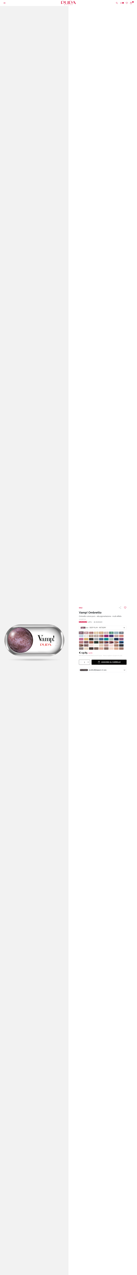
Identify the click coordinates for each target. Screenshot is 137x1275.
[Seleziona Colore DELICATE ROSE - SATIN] (116, 648)
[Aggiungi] (88, 662)
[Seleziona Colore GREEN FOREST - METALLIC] (106, 639)
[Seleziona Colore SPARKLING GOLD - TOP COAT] (101, 645)
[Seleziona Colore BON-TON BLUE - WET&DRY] (116, 633)
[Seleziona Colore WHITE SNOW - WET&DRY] (86, 636)
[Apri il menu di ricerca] (117, 3)
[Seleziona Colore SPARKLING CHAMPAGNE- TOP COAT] (91, 645)
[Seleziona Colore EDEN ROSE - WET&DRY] (86, 633)
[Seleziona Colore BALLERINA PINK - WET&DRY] (106, 633)
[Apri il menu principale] (4, 3)
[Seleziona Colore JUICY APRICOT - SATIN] (111, 648)
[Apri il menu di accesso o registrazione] (122, 3)
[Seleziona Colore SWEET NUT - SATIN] (121, 648)
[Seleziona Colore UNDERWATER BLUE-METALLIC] (116, 639)
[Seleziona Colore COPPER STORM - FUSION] (106, 642)
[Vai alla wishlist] (126, 3)
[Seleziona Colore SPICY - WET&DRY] (101, 636)
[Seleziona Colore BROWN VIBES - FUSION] (86, 645)
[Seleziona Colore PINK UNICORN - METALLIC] (81, 639)
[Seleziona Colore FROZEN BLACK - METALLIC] (91, 639)
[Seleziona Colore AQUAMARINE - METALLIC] (111, 639)
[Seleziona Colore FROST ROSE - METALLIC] (116, 636)
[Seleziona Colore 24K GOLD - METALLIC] (86, 639)
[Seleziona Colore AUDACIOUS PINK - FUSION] (111, 642)
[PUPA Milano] (68, 3)
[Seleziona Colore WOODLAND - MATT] (106, 648)
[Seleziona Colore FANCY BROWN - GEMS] (101, 642)
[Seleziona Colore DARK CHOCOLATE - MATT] (91, 648)
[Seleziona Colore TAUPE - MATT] (81, 648)
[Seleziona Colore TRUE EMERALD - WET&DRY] (111, 633)
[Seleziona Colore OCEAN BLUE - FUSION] (121, 642)
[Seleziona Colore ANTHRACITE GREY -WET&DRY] (121, 633)
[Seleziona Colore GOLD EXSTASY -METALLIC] (121, 636)
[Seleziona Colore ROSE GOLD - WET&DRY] (91, 636)
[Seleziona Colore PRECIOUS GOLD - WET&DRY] (101, 633)
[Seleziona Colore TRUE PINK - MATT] (111, 645)
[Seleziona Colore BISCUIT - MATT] (116, 645)
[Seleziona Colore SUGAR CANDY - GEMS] (81, 642)
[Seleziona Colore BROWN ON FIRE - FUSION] (81, 645)
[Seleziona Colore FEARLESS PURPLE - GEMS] (86, 642)
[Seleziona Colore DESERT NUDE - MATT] (96, 648)
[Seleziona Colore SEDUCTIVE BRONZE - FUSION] (116, 642)
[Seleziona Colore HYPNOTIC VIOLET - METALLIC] (111, 636)
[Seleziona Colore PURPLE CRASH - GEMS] (121, 639)
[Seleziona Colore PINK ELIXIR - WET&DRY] (91, 633)
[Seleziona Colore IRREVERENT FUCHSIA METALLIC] (106, 636)
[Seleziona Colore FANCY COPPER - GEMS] (91, 642)
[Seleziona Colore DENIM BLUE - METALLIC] (101, 639)
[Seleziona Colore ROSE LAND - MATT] (106, 645)
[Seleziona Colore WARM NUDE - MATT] (101, 648)
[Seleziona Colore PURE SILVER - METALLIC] (96, 639)
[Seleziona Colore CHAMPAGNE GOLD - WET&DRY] (96, 633)
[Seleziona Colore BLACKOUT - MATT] (121, 645)
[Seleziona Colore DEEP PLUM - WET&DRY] (81, 633)
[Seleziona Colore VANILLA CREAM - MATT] (86, 648)
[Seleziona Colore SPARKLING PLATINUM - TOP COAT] (96, 645)
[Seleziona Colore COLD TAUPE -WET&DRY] (96, 636)
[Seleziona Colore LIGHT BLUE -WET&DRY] (81, 636)
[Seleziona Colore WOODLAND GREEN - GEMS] (96, 642)
